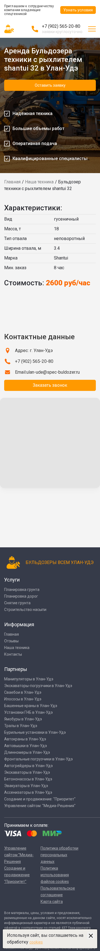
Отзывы (11, 641)
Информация (19, 624)
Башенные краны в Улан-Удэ (30, 705)
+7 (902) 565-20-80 (61, 26)
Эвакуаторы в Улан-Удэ (26, 785)
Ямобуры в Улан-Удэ (23, 719)
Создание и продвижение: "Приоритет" (40, 799)
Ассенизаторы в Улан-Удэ (28, 792)
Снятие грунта (17, 603)
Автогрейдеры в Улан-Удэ (28, 765)
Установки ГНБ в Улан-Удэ (28, 712)
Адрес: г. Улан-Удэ (34, 350)
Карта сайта (52, 901)
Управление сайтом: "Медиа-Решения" (40, 805)
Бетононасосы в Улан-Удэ (28, 779)
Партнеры (15, 669)
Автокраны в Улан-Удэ (25, 739)
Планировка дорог (21, 596)
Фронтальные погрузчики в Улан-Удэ (38, 759)
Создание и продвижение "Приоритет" (17, 875)
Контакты (13, 654)
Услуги (12, 580)
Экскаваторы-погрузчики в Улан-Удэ (38, 685)
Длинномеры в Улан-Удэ (27, 752)
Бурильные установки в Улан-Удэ (35, 732)
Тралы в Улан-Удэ (20, 725)
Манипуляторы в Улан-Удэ (28, 679)
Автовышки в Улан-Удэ (25, 745)
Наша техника (39, 181)
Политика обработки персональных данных (59, 855)
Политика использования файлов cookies (55, 875)
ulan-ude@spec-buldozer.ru (53, 372)
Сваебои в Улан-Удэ (22, 692)
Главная (12, 181)
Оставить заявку (50, 85)
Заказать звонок (50, 385)
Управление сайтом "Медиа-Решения (19, 855)
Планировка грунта (21, 589)
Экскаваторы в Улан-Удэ (27, 772)
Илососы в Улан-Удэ (22, 699)
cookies (36, 942)
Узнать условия (78, 10)
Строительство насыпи (25, 609)
